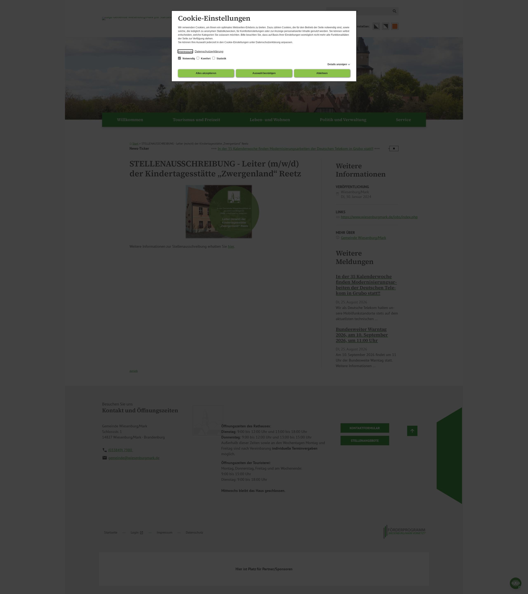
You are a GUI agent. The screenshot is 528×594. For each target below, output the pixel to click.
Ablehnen (322, 73)
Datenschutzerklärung (209, 51)
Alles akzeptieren (206, 73)
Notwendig (189, 58)
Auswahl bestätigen (264, 73)
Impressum (185, 51)
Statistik (221, 58)
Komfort (205, 58)
